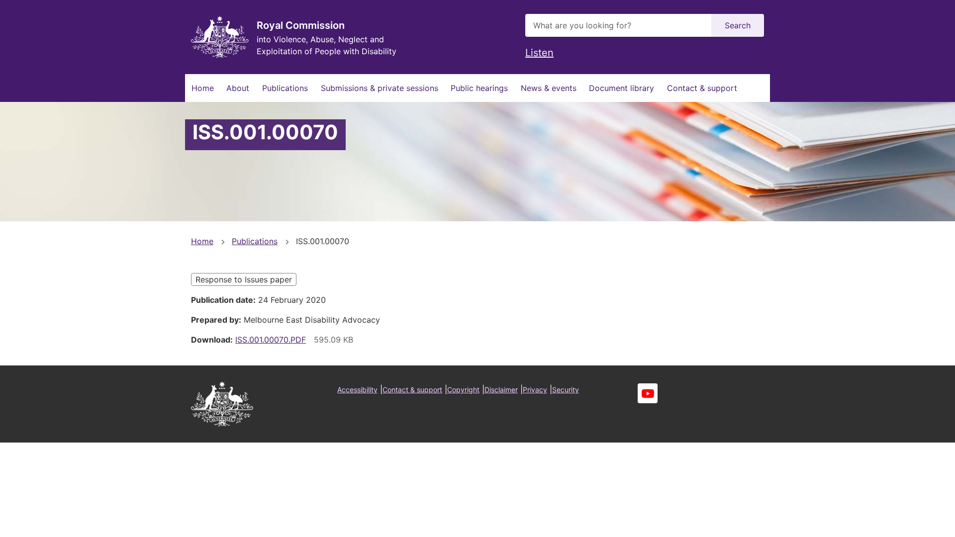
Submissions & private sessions (379, 88)
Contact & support (702, 88)
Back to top (910, 523)
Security (565, 389)
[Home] (220, 37)
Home (202, 88)
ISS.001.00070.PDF (270, 340)
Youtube (648, 393)
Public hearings (479, 88)
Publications (285, 88)
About (237, 88)
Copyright (463, 389)
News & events (548, 88)
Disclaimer (501, 389)
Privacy (535, 389)
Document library (621, 88)
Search (738, 25)
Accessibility (357, 389)
